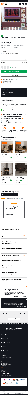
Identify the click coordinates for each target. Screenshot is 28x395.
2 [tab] (10, 222)
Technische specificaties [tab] (7, 92)
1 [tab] (8, 222)
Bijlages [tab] (3, 94)
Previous (2, 16)
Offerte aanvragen (13, 75)
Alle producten (13, 318)
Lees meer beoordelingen (9, 195)
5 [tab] (17, 222)
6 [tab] (19, 222)
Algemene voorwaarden (12, 391)
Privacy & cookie (23, 391)
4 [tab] (15, 222)
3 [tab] (12, 222)
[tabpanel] (14, 209)
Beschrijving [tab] (5, 89)
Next (24, 16)
